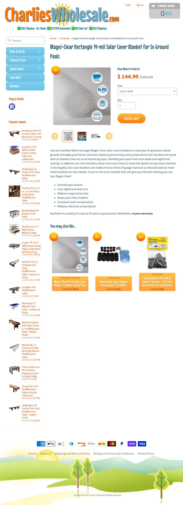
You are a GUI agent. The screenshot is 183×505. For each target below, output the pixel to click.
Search (33, 453)
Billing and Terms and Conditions (113, 453)
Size (119, 86)
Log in (128, 5)
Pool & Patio (17, 51)
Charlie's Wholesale (96, 495)
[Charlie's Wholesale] (62, 17)
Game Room (17, 68)
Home (53, 38)
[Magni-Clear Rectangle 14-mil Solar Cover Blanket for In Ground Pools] (68, 136)
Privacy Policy (145, 453)
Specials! (15, 77)
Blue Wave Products (128, 69)
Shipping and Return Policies (72, 453)
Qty (119, 100)
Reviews (14, 86)
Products (64, 38)
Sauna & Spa (18, 60)
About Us (45, 453)
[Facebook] (12, 106)
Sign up (140, 5)
